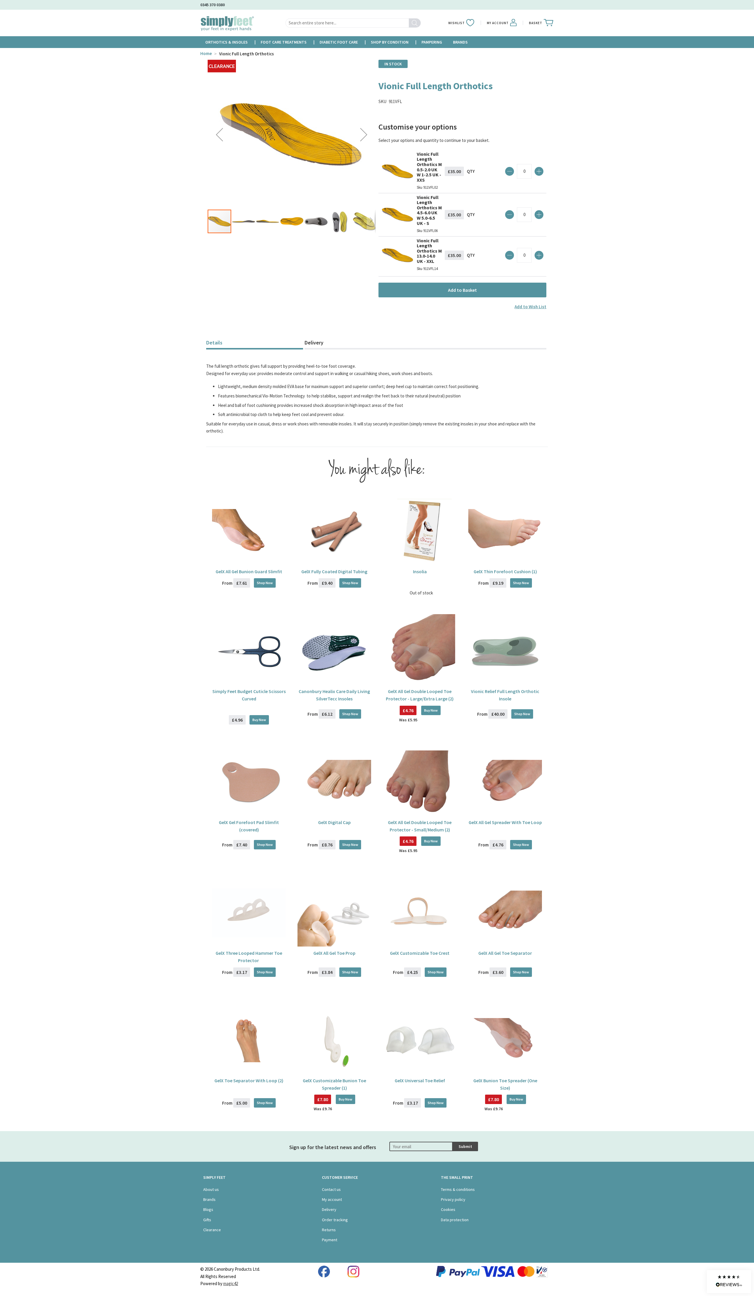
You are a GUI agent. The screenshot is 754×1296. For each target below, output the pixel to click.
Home (206, 53)
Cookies (448, 1209)
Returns (329, 1229)
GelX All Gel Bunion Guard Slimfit (249, 571)
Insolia (420, 571)
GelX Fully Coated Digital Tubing (334, 571)
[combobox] (353, 23)
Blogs (208, 1209)
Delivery (314, 342)
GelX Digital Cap (334, 822)
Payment (329, 1239)
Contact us (331, 1189)
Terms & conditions (458, 1189)
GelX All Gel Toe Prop (334, 953)
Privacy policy (453, 1199)
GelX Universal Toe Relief (420, 1080)
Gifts (207, 1219)
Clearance (212, 1229)
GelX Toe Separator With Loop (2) (248, 1080)
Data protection (455, 1219)
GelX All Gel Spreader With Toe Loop (505, 822)
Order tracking (335, 1219)
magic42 (230, 1283)
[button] (219, 134)
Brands (209, 1199)
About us (211, 1189)
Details (214, 342)
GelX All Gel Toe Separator (505, 953)
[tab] (254, 343)
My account (332, 1199)
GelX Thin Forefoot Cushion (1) (505, 571)
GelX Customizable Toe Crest (419, 953)
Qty (471, 171)
